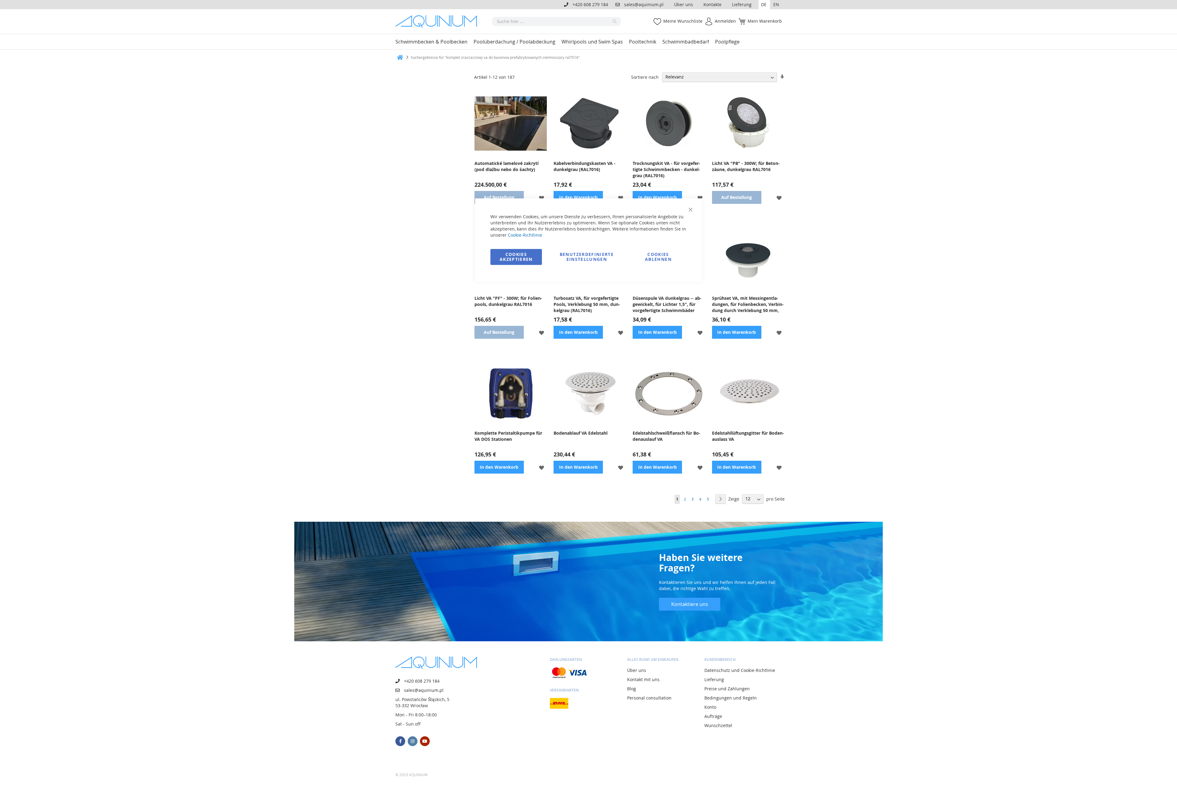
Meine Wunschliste (683, 21)
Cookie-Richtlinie (525, 235)
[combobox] (556, 21)
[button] (764, 4)
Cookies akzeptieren (516, 256)
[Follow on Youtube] (425, 741)
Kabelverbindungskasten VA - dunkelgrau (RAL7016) (584, 166)
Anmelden (725, 21)
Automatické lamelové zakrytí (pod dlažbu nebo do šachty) (506, 166)
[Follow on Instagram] (412, 741)
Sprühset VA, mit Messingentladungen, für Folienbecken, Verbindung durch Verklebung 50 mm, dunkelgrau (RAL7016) (748, 304)
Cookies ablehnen (658, 256)
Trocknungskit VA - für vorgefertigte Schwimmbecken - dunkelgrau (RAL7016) (666, 169)
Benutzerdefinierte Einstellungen (587, 256)
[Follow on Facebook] (400, 741)
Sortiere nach (645, 77)
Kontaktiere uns (689, 604)
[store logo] (438, 21)
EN (776, 4)
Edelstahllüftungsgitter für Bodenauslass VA (748, 436)
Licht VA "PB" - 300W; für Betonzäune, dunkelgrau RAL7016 (746, 166)
